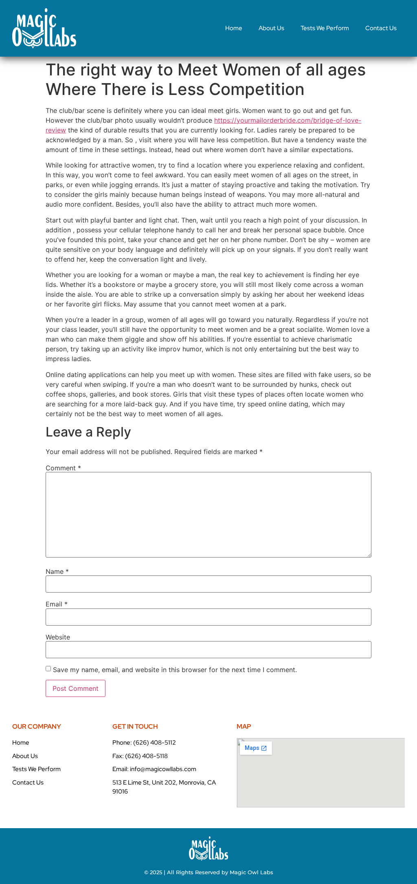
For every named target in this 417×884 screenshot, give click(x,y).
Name (57, 571)
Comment (63, 468)
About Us (271, 28)
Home (233, 28)
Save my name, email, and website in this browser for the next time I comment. (175, 669)
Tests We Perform (325, 28)
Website (58, 637)
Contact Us (381, 28)
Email (57, 604)
